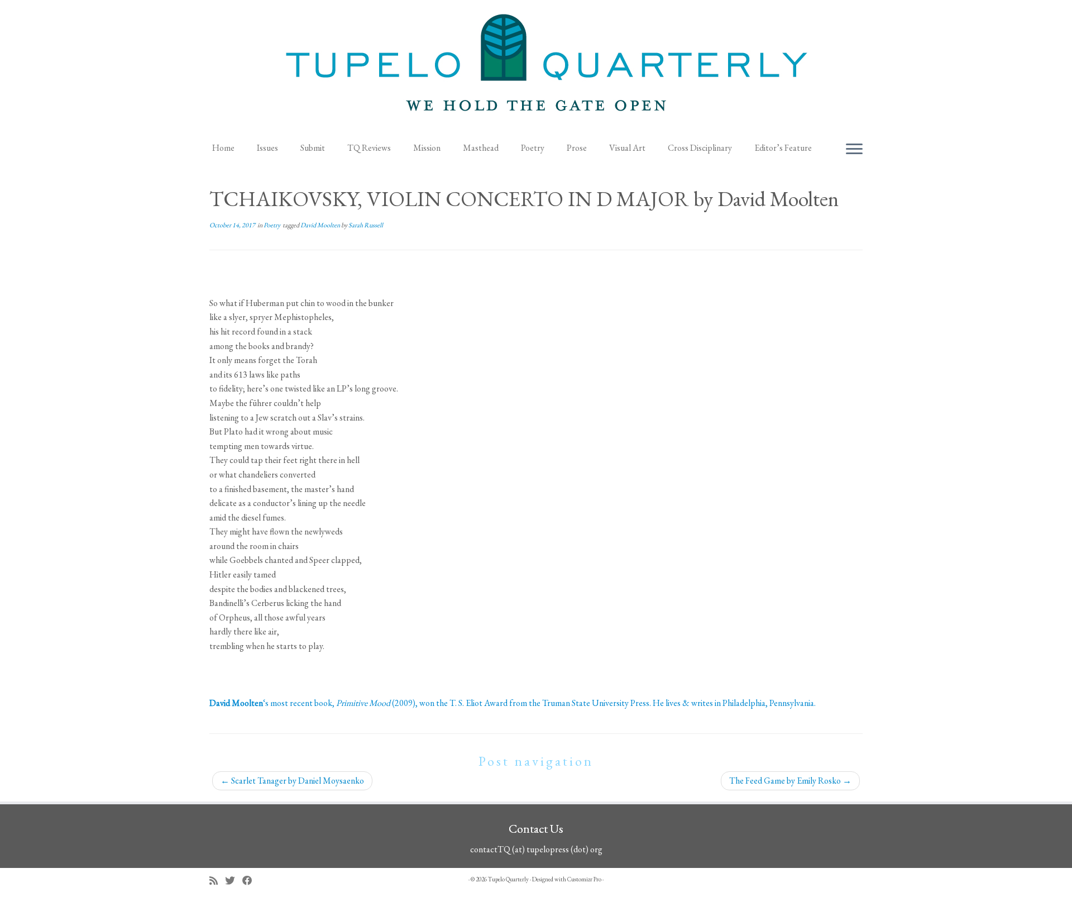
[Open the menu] (854, 149)
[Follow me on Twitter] (233, 880)
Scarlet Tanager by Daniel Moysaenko (292, 780)
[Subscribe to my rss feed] (217, 880)
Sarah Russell (365, 225)
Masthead (481, 148)
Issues (267, 148)
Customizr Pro (584, 879)
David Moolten (320, 225)
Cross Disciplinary (700, 148)
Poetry (532, 148)
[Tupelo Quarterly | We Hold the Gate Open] (536, 68)
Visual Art (627, 148)
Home (223, 148)
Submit (312, 148)
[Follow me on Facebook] (251, 880)
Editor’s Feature (783, 148)
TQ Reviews (369, 148)
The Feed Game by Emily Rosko (790, 780)
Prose (577, 148)
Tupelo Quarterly (508, 879)
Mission (427, 148)
